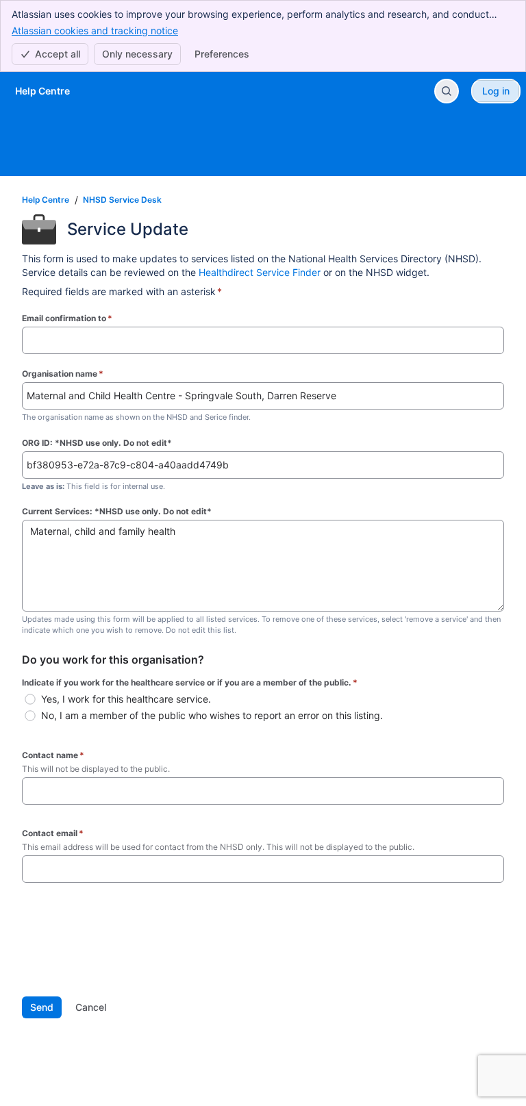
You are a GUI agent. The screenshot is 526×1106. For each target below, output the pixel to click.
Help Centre (45, 199)
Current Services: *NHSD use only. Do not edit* (117, 511)
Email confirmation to (67, 318)
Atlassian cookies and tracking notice (95, 30)
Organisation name (62, 373)
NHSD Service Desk (122, 199)
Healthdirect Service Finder (260, 272)
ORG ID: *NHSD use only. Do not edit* (97, 443)
